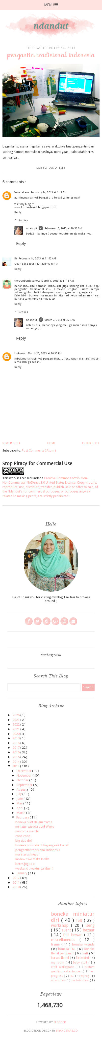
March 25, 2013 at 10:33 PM (45, 353)
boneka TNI (67, 949)
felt (80, 920)
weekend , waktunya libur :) (34, 868)
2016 (16, 752)
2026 (16, 715)
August (22, 789)
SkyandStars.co (67, 1030)
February (23, 817)
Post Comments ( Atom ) (39, 450)
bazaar (89, 930)
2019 (16, 738)
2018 (16, 743)
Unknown (20, 353)
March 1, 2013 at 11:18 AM (57, 280)
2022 (16, 724)
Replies (23, 220)
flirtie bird (83, 958)
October (23, 780)
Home (51, 443)
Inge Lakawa (21, 192)
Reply (17, 212)
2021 (16, 729)
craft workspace (63, 967)
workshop (61, 925)
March (21, 813)
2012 (16, 878)
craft (85, 953)
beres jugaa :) (25, 864)
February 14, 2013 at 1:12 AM (49, 192)
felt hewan (73, 934)
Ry (15, 258)
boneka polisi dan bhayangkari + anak (42, 845)
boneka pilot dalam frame (33, 822)
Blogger (59, 1022)
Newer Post (11, 443)
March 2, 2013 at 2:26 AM (60, 320)
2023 (16, 720)
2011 (16, 882)
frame (56, 944)
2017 (16, 747)
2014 (16, 762)
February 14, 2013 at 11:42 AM (37, 258)
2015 (16, 757)
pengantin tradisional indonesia (37, 850)
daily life (57, 167)
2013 (16, 766)
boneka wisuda (83, 944)
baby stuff (80, 962)
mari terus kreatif (27, 854)
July (19, 794)
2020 (16, 734)
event (67, 930)
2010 (16, 887)
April (20, 808)
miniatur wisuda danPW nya (34, 826)
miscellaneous (65, 939)
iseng (90, 925)
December (24, 771)
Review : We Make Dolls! (32, 859)
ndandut (31, 228)
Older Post (91, 443)
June (20, 798)
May (20, 803)
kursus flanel (60, 958)
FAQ (72, 975)
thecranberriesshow (27, 280)
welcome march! (27, 831)
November (24, 775)
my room (58, 962)
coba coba (22, 836)
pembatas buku (80, 980)
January (22, 873)
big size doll (23, 840)
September (25, 785)
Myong (85, 975)
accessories (58, 980)
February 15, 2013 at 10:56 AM (63, 228)
